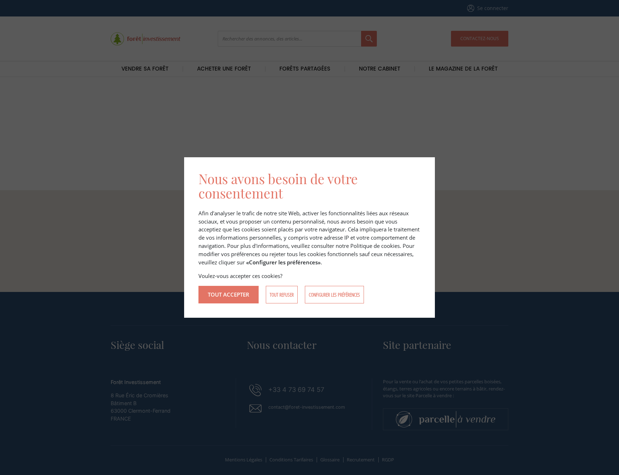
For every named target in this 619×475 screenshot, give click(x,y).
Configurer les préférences (334, 294)
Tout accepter (228, 294)
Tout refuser (282, 294)
